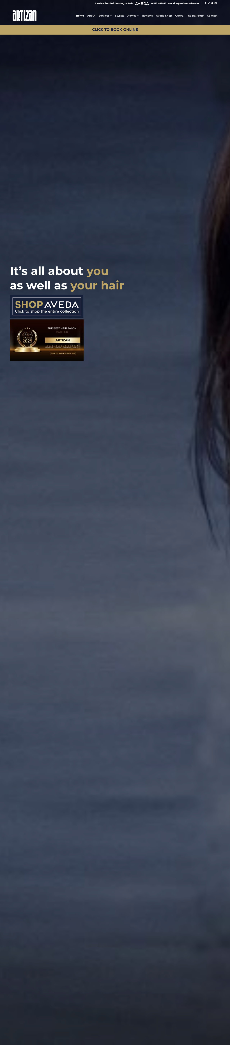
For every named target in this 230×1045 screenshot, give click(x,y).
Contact (212, 15)
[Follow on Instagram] (209, 3)
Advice (131, 15)
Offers (179, 15)
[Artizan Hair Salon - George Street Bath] (24, 15)
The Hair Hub (195, 15)
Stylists (119, 15)
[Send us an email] (216, 3)
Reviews (147, 15)
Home (80, 15)
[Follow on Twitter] (212, 3)
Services (104, 15)
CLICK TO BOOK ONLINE (115, 29)
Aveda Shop (164, 15)
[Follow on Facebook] (205, 3)
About (91, 15)
